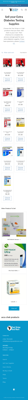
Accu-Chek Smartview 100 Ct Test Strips (7, 161)
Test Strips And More (11, 397)
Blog (4, 382)
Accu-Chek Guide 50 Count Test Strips (7, 73)
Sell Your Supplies (8, 363)
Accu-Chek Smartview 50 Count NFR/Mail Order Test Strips (7, 191)
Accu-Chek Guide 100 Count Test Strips (20, 73)
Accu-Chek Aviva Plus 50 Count (7, 132)
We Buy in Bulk (7, 371)
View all (14, 308)
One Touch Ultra (13, 270)
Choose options (7, 79)
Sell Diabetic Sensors (13, 239)
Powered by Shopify (20, 397)
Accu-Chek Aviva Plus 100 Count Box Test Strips (7, 102)
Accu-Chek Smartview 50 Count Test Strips (20, 161)
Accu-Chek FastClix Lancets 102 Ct (20, 132)
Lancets (13, 301)
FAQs (4, 374)
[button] (2, 10)
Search (5, 359)
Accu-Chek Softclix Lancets (20, 102)
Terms (5, 378)
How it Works (7, 367)
